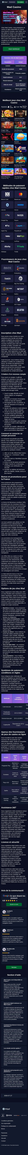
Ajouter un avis (14, 904)
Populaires (4, 106)
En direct (11, 107)
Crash (17, 106)
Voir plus (14, 967)
